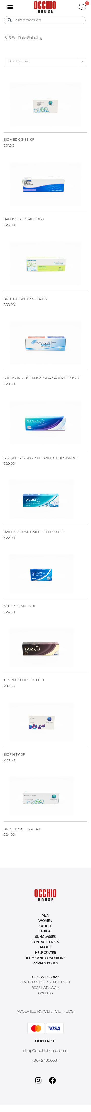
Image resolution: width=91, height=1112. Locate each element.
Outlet (45, 926)
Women (45, 920)
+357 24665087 (45, 1061)
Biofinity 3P (14, 754)
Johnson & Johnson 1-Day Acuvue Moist (42, 378)
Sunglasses (45, 936)
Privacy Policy (45, 963)
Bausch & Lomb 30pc (24, 219)
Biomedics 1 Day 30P (23, 829)
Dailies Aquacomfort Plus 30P (33, 532)
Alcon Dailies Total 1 (24, 680)
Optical (45, 931)
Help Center (45, 952)
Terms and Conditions (45, 958)
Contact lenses (45, 942)
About (45, 947)
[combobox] (45, 20)
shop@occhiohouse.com (45, 1051)
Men (45, 915)
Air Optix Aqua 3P (20, 606)
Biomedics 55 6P (19, 139)
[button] (9, 6)
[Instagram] (38, 1080)
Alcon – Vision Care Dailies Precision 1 (41, 458)
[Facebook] (52, 1080)
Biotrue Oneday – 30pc (25, 299)
